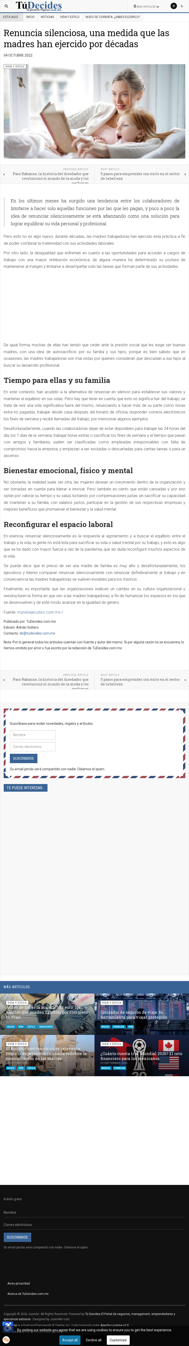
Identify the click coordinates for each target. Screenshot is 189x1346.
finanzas (119, 1026)
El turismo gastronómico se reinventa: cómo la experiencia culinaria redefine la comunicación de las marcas (46, 1053)
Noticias (47, 17)
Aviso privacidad (18, 1283)
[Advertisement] (94, 307)
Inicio (30, 17)
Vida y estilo (69, 17)
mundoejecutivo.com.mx (39, 612)
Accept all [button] (70, 1340)
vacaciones (46, 1026)
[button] (173, 1000)
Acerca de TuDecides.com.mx (27, 1294)
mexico (106, 1068)
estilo (31, 1026)
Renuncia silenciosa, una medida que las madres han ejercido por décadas (86, 38)
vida (21, 1026)
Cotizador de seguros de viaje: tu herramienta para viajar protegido (133, 1015)
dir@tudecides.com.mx (37, 633)
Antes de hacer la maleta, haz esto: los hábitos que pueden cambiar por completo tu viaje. (47, 1012)
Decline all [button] (93, 1340)
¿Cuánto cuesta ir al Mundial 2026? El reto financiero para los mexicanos (141, 1056)
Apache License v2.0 (114, 1325)
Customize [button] (118, 1340)
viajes (11, 1026)
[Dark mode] (182, 6)
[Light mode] (174, 6)
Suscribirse (23, 758)
